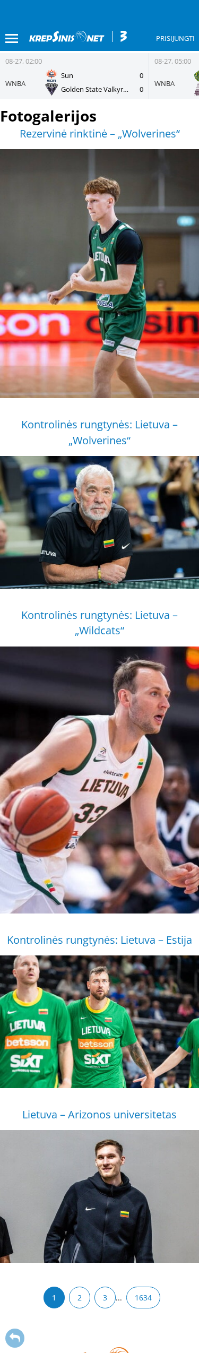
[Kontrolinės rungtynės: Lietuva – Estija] (99, 1021)
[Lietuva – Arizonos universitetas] (99, 1196)
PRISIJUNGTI (175, 38)
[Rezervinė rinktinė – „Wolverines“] (99, 273)
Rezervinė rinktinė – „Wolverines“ (100, 133)
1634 (143, 1297)
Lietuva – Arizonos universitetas (99, 1114)
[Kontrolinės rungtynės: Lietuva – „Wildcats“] (99, 780)
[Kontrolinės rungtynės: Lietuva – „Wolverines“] (99, 522)
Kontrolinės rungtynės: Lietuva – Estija (99, 940)
